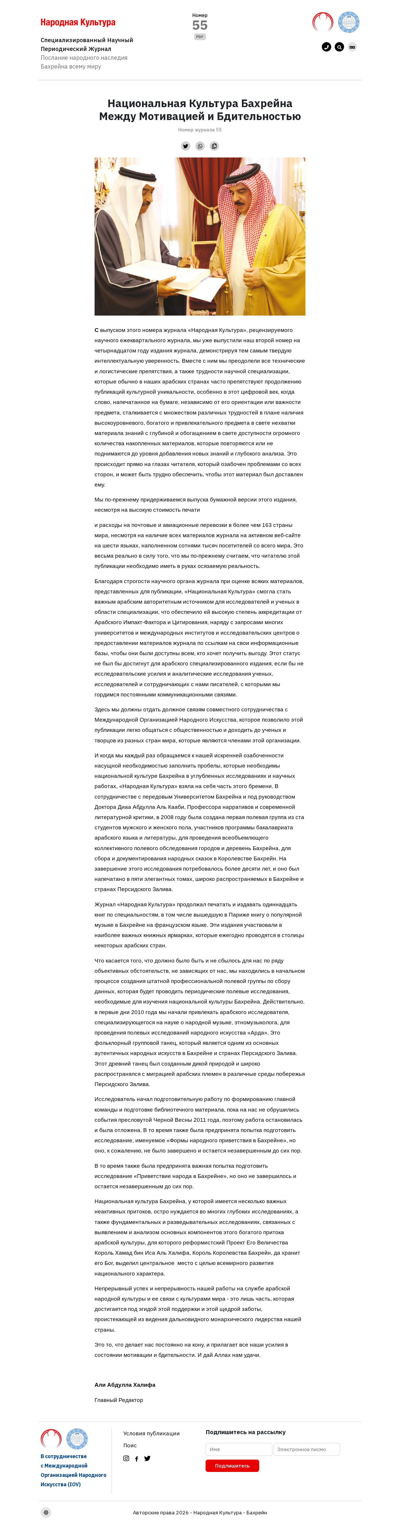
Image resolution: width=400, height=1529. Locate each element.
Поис (130, 1445)
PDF (200, 36)
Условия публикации (151, 1433)
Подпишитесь (232, 1465)
